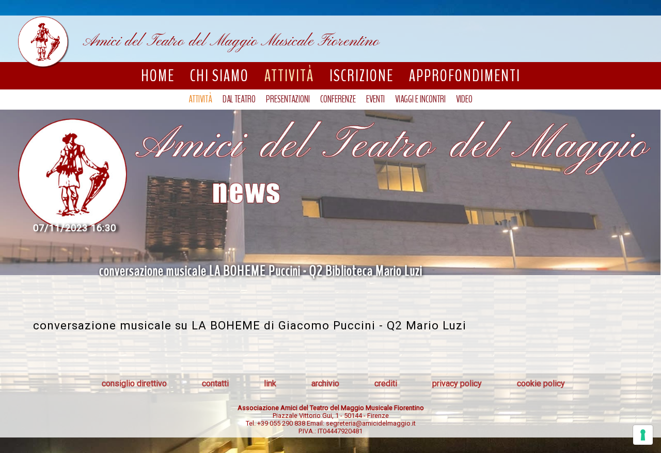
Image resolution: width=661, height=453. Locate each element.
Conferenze (338, 99)
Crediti (385, 383)
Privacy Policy (457, 383)
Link (270, 383)
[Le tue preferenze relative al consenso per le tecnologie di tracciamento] (643, 435)
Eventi (375, 99)
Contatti (215, 383)
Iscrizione (361, 76)
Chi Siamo (219, 76)
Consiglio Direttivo (134, 383)
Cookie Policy (541, 383)
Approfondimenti (465, 76)
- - (331, 415)
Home (158, 76)
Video (464, 99)
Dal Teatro (239, 99)
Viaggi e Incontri (420, 99)
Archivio (325, 383)
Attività (289, 76)
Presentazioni (288, 99)
